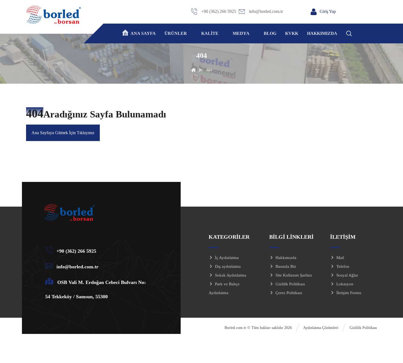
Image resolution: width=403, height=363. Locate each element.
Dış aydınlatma (228, 266)
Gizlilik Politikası (290, 284)
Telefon (342, 266)
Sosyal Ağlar (347, 275)
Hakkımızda (286, 257)
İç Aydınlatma (227, 257)
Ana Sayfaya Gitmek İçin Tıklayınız (63, 132)
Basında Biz (286, 266)
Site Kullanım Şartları (294, 275)
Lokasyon (344, 284)
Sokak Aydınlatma (230, 275)
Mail (340, 257)
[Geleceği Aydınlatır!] (53, 14)
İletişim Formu (348, 293)
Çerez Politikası (289, 293)
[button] (349, 33)
